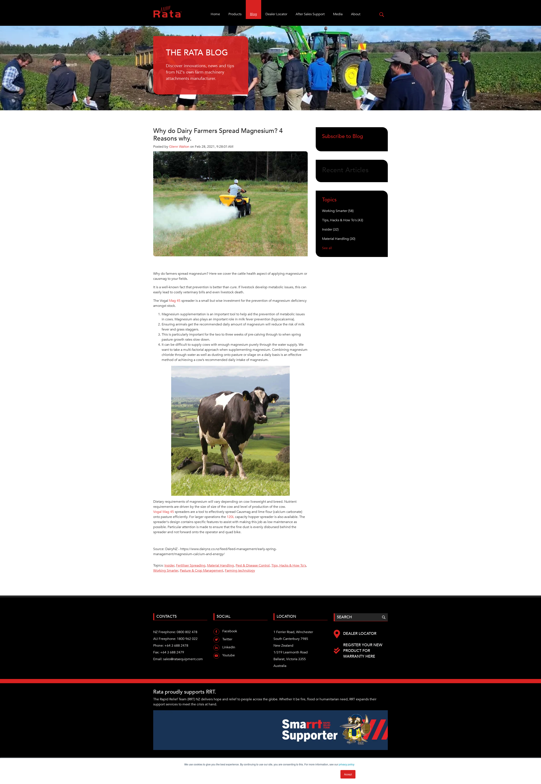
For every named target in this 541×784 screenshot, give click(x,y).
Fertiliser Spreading (190, 565)
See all (327, 248)
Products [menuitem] (235, 14)
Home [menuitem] (215, 14)
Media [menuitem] (338, 14)
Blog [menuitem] (253, 14)
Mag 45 (174, 300)
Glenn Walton (179, 146)
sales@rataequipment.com (183, 659)
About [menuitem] (355, 14)
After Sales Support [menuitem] (310, 14)
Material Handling (220, 565)
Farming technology (240, 570)
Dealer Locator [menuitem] (276, 14)
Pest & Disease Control (253, 565)
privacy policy (346, 764)
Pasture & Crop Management (201, 570)
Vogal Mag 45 (163, 511)
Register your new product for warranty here (362, 650)
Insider (169, 565)
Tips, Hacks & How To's (288, 565)
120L (230, 517)
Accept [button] (348, 774)
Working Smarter (165, 570)
